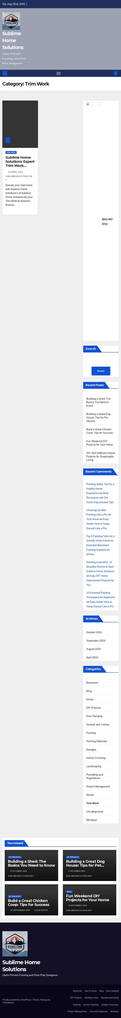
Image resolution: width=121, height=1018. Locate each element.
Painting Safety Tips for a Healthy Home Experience (100, 489)
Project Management (98, 786)
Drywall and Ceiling (97, 724)
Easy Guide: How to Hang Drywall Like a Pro (97, 524)
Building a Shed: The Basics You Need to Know (98, 402)
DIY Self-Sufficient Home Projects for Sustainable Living (100, 456)
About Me (77, 991)
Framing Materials (96, 741)
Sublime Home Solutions (12, 40)
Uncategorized (94, 811)
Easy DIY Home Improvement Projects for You (100, 580)
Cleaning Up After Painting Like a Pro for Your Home (98, 515)
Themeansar (8, 1002)
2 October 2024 (77, 871)
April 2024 (92, 657)
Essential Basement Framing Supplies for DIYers (98, 550)
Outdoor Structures (110, 1004)
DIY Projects (93, 707)
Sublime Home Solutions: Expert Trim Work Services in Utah (20, 163)
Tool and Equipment (98, 1011)
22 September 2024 (20, 910)
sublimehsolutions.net (19, 178)
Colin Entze (41, 910)
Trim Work (11, 152)
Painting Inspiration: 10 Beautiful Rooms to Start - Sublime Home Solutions (100, 567)
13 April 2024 (16, 172)
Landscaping (93, 766)
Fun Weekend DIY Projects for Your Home (87, 898)
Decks (90, 699)
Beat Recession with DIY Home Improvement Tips (100, 498)
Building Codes (91, 998)
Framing (91, 733)
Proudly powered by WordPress (17, 1000)
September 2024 (95, 640)
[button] (111, 73)
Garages (91, 749)
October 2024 (94, 632)
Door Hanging (94, 716)
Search (91, 349)
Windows (91, 820)
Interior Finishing (96, 758)
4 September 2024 (78, 905)
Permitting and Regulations (94, 776)
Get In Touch (91, 991)
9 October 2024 (19, 871)
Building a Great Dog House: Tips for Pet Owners (98, 417)
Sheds (90, 795)
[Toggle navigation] (58, 73)
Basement (92, 682)
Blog (89, 691)
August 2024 (93, 649)
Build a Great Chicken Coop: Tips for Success (28, 902)
